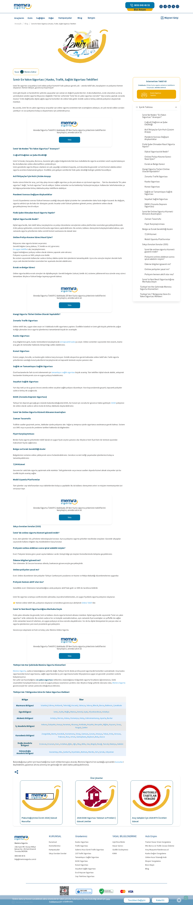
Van (88, 744)
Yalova (89, 705)
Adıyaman (110, 752)
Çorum (92, 734)
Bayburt (90, 737)
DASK (113, 403)
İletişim (91, 17)
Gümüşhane (81, 737)
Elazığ (99, 744)
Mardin (91, 752)
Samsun (85, 734)
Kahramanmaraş (92, 718)
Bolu (97, 737)
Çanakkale (117, 705)
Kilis (60, 752)
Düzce (102, 737)
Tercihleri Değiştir (137, 900)
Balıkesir (108, 705)
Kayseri (112, 724)
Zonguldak (46, 734)
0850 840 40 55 (142, 5)
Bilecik (95, 705)
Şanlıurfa (67, 752)
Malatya (113, 744)
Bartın (53, 734)
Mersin (60, 718)
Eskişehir (52, 724)
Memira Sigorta (19, 671)
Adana (66, 718)
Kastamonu (70, 734)
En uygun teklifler (20, 249)
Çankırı (85, 727)
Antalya (53, 718)
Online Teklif (87, 602)
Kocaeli (74, 705)
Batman (84, 752)
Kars (57, 744)
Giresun (117, 734)
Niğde (105, 724)
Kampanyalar (65, 17)
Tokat (105, 734)
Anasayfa (18, 23)
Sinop (78, 734)
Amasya (99, 734)
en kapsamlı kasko (68, 342)
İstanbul (44, 705)
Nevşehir (98, 724)
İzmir (56, 711)
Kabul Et (160, 900)
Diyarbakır (75, 752)
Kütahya (105, 711)
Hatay (82, 718)
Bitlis (84, 744)
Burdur (110, 718)
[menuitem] (19, 18)
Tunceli (106, 744)
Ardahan (63, 744)
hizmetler (119, 762)
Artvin (73, 737)
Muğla (66, 711)
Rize (68, 737)
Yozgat (78, 727)
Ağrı (74, 744)
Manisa (73, 711)
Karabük (60, 734)
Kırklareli (58, 705)
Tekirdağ (67, 705)
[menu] (79, 17)
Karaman (66, 724)
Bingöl (93, 744)
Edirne (51, 705)
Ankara (44, 724)
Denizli (80, 711)
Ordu (111, 734)
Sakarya (82, 705)
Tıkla (69, 139)
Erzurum (50, 744)
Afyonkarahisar (95, 711)
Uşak (86, 711)
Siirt (96, 752)
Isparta (103, 718)
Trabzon (61, 737)
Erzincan (42, 744)
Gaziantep (53, 752)
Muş (79, 744)
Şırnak (102, 752)
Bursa (101, 705)
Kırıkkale (82, 724)
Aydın (61, 711)
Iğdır (70, 744)
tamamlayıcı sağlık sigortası (63, 372)
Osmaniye (74, 718)
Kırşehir (90, 724)
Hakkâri (120, 744)
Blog (80, 17)
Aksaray (74, 724)
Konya (59, 724)
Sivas (118, 724)
